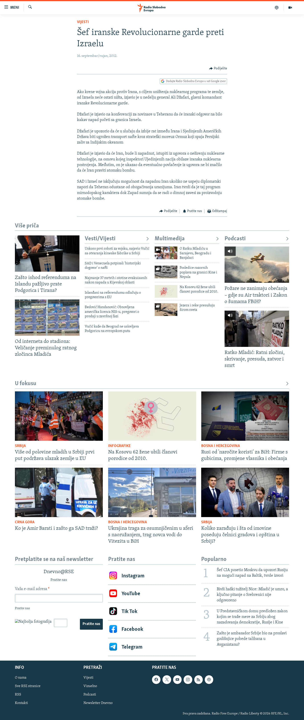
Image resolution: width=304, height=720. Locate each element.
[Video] (290, 7)
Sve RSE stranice (28, 686)
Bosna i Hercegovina (220, 446)
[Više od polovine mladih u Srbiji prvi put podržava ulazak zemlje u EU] (59, 416)
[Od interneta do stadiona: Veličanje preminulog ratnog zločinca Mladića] (47, 317)
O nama (20, 678)
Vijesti (83, 22)
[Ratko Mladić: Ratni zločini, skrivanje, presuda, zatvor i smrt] (257, 329)
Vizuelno (90, 686)
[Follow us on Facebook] (156, 679)
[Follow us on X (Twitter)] (166, 679)
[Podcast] (277, 7)
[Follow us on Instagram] (188, 679)
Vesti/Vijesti (100, 239)
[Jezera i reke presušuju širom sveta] (166, 309)
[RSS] (198, 679)
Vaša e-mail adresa (32, 589)
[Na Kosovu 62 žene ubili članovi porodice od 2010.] (166, 291)
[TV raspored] (209, 679)
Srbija (20, 446)
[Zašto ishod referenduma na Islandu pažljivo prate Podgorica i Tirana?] (47, 253)
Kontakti (21, 703)
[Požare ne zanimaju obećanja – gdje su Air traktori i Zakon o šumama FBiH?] (257, 265)
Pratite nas (91, 624)
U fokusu (25, 384)
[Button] (218, 68)
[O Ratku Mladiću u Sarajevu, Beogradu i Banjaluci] (166, 253)
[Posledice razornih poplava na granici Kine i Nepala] (166, 272)
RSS (18, 694)
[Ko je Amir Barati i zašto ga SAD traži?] (59, 492)
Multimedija (170, 239)
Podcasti (235, 239)
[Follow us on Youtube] (177, 679)
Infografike (119, 446)
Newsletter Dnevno (98, 703)
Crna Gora (24, 522)
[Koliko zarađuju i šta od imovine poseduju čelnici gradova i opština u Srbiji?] (245, 492)
